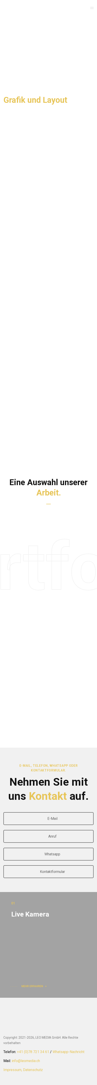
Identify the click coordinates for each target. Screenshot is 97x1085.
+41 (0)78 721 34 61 (33, 1052)
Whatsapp (52, 854)
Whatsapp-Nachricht (68, 1052)
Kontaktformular (52, 872)
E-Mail (52, 818)
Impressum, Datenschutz (23, 1070)
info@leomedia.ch (26, 1061)
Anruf (52, 836)
